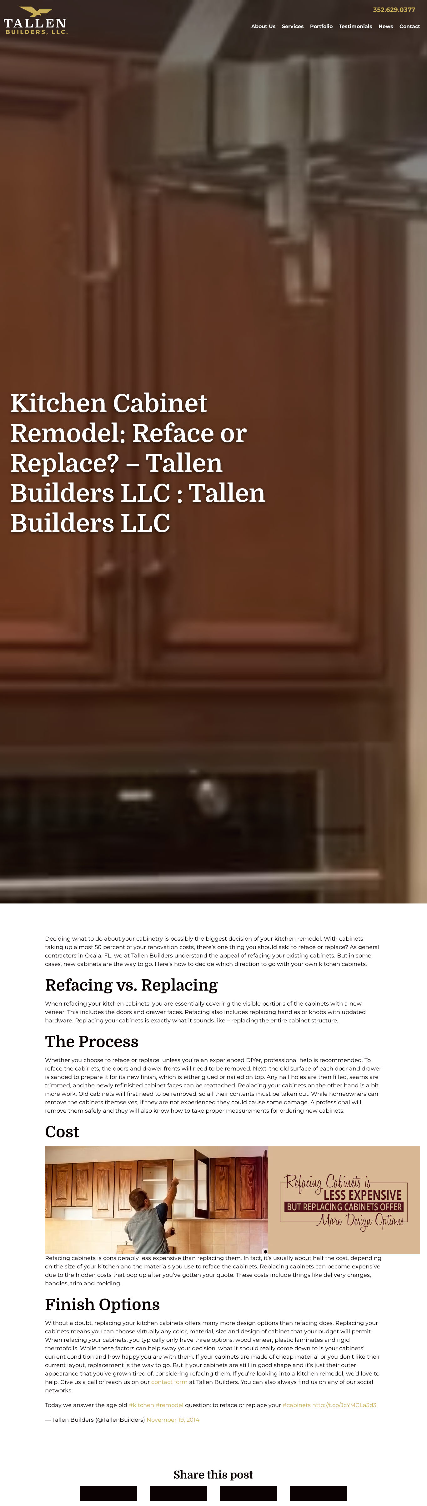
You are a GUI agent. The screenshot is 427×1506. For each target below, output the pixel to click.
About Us (263, 26)
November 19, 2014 (173, 1419)
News (386, 26)
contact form (169, 1382)
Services (293, 26)
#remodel (169, 1405)
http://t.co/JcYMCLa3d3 (344, 1405)
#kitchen (141, 1405)
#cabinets (297, 1405)
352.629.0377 (394, 9)
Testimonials (355, 26)
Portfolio (321, 26)
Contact (409, 26)
